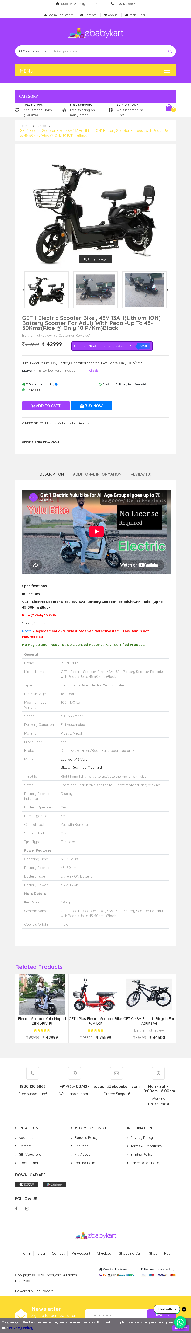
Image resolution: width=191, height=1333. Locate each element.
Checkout (104, 1253)
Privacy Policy (141, 1137)
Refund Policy (86, 1163)
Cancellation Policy (145, 1163)
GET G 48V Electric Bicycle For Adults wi (148, 1021)
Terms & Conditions (146, 1146)
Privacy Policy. (21, 1328)
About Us (26, 1137)
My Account (84, 1154)
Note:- (27, 631)
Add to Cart (48, 405)
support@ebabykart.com (79, 4)
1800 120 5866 (125, 4)
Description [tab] (52, 474)
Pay (167, 1253)
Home (25, 125)
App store (26, 1184)
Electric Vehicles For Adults (67, 423)
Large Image (97, 259)
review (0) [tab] (141, 474)
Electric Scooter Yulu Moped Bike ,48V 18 (42, 1021)
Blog (41, 1253)
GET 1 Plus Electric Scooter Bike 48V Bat (95, 1021)
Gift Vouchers (30, 1154)
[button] (94, 96)
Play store (54, 1184)
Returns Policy (86, 1137)
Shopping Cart (130, 1253)
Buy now (93, 405)
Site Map (82, 1146)
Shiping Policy (141, 1154)
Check (93, 370)
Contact (25, 1146)
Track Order (28, 1163)
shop (42, 125)
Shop (153, 1253)
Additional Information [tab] (97, 474)
